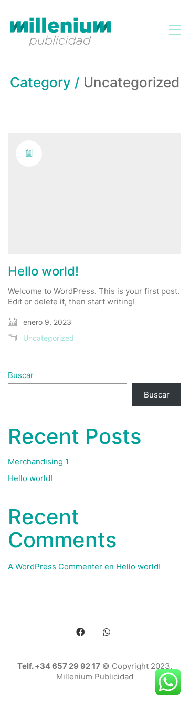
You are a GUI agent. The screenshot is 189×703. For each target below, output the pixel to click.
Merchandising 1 (38, 461)
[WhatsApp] (106, 632)
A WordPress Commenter (55, 567)
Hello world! (43, 271)
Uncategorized (48, 337)
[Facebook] (80, 632)
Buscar (21, 375)
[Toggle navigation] (175, 30)
